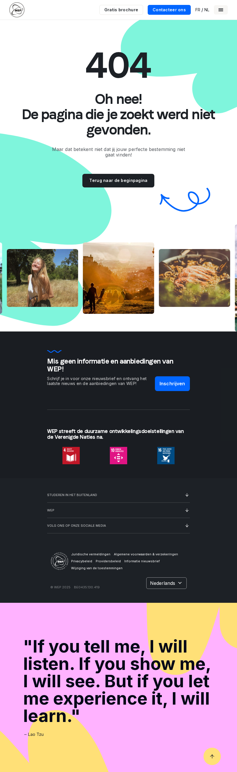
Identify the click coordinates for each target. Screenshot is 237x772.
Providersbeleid (108, 561)
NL (206, 10)
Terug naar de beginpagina (118, 180)
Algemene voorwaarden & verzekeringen (146, 554)
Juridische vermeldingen (90, 554)
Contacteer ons (169, 9)
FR (197, 10)
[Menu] (221, 9)
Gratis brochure (121, 9)
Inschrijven (172, 383)
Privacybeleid (81, 561)
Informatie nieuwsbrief (142, 561)
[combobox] (166, 583)
